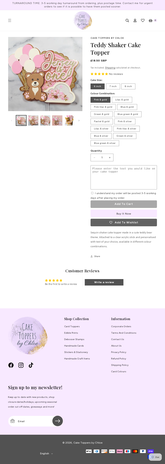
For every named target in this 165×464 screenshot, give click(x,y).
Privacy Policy (118, 352)
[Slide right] (78, 120)
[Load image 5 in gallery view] (69, 120)
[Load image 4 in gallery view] (57, 120)
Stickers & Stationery (76, 352)
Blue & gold (127, 107)
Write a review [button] (104, 282)
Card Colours (118, 371)
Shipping (110, 67)
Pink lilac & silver (126, 128)
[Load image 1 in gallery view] (21, 120)
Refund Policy (118, 358)
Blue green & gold (127, 114)
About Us (116, 345)
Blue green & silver (105, 143)
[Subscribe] (57, 421)
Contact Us (117, 339)
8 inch (128, 86)
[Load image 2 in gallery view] (33, 120)
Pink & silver (125, 121)
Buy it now (123, 213)
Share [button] (97, 256)
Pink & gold (100, 99)
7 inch (113, 86)
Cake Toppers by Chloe (87, 442)
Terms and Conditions (123, 333)
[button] (9, 20)
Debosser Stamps (74, 339)
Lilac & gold (122, 99)
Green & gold (101, 114)
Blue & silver (101, 136)
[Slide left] (11, 120)
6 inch (97, 86)
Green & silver (124, 136)
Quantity (96, 150)
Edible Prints (71, 333)
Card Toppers (72, 326)
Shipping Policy (119, 365)
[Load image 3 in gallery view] (45, 120)
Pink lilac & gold (103, 107)
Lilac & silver (101, 128)
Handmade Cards (74, 345)
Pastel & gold (102, 121)
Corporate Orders (121, 326)
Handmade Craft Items (77, 358)
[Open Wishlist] (142, 20)
